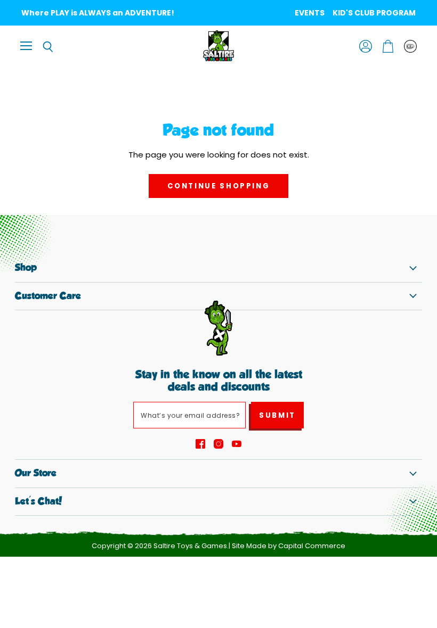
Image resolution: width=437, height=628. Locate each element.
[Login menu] (410, 46)
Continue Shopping (218, 186)
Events (310, 13)
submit (277, 415)
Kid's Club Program (374, 13)
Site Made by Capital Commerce (288, 546)
